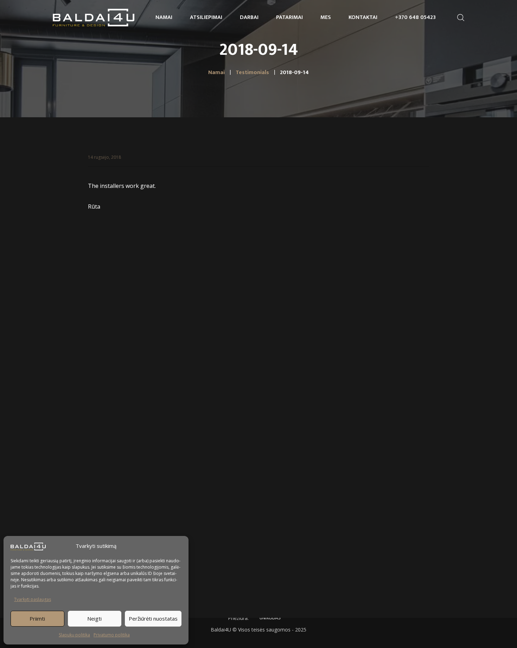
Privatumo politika (112, 635)
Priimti (37, 618)
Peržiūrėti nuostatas (153, 618)
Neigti (94, 618)
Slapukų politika (74, 635)
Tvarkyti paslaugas (32, 599)
